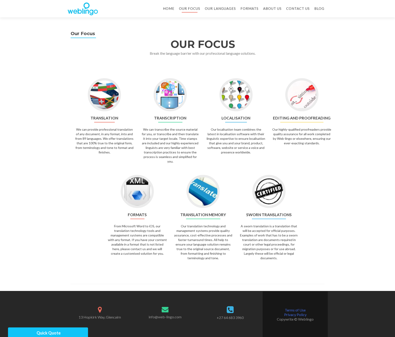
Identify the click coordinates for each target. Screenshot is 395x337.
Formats (249, 8)
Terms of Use (295, 310)
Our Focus (189, 8)
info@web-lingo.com (165, 317)
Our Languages (220, 8)
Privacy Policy (295, 314)
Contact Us (298, 8)
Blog (319, 8)
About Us (272, 8)
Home (168, 8)
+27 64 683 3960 (230, 317)
